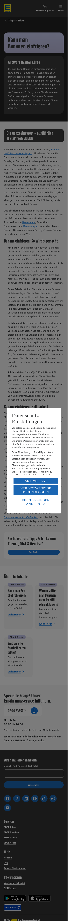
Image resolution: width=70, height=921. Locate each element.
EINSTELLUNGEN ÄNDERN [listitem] (35, 501)
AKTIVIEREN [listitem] (35, 481)
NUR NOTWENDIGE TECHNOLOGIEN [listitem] (35, 490)
